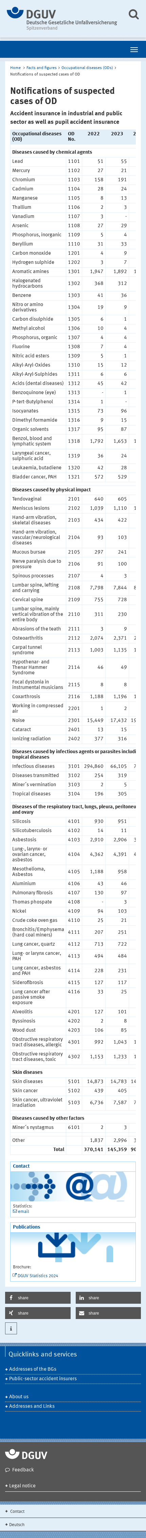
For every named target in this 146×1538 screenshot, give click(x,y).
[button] (38, 1298)
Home (15, 68)
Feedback (23, 1470)
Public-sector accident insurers (43, 1379)
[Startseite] (62, 19)
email (23, 1212)
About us (19, 1397)
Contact (16, 1511)
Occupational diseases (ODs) (87, 68)
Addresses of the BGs (32, 1369)
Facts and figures (41, 68)
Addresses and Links (32, 1406)
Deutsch (16, 1525)
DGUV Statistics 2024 (38, 1276)
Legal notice (22, 1486)
